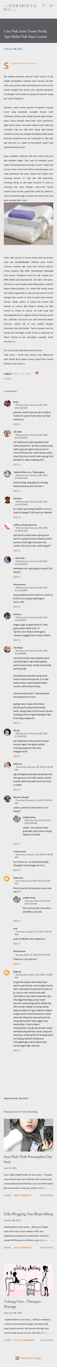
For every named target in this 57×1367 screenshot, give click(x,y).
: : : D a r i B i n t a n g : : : (20, 7)
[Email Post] (37, 373)
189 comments (23, 1195)
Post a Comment (24, 1340)
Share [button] (7, 378)
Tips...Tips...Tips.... (22, 373)
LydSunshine (29, 817)
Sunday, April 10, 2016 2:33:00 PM (33, 954)
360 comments (23, 1247)
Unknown (18, 877)
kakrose (17, 763)
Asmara (17, 614)
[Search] (44, 6)
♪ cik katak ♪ (19, 558)
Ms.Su (16, 730)
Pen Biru (17, 498)
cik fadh (17, 431)
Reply (17, 424)
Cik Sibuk (18, 647)
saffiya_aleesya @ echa (25, 524)
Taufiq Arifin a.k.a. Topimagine (28, 472)
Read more (46, 1195)
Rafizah (17, 971)
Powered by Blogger (30, 1358)
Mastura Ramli (21, 797)
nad (15, 928)
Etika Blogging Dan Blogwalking (28, 1213)
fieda (16, 402)
